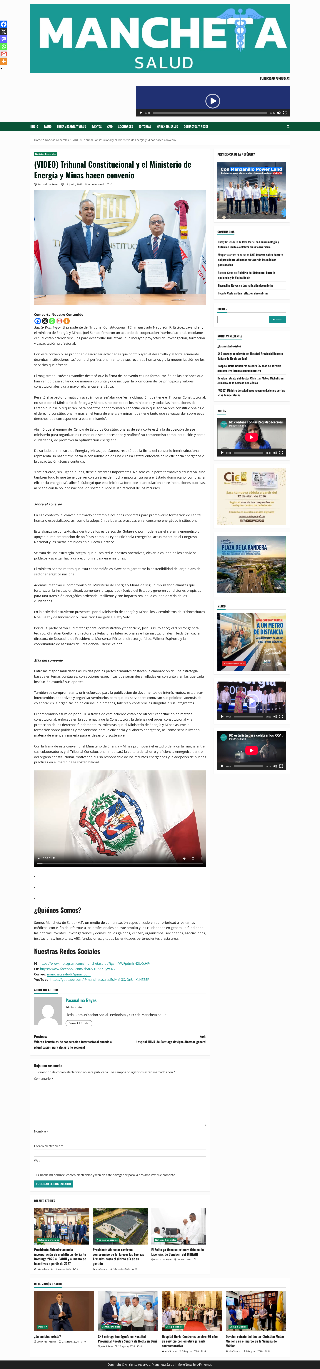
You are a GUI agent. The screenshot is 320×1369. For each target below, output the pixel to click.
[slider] (210, 113)
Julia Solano (43, 1268)
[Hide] (1, 68)
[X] (45, 321)
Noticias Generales (45, 154)
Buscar (222, 309)
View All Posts (79, 1023)
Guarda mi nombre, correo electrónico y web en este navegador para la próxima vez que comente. (107, 1175)
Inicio (34, 126)
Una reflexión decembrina (258, 285)
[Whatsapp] (52, 321)
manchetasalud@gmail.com (69, 974)
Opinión (42, 1326)
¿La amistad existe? (229, 346)
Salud (47, 126)
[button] (212, 101)
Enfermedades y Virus (71, 126)
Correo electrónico (48, 1146)
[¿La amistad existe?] (64, 1311)
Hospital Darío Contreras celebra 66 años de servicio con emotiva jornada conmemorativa (249, 368)
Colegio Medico (174, 1326)
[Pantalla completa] (285, 113)
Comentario (43, 1079)
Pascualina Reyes (48, 184)
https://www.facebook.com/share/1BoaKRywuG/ (77, 969)
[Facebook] (37, 321)
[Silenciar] (279, 113)
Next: (171, 1039)
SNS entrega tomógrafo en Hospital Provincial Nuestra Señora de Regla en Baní (127, 1338)
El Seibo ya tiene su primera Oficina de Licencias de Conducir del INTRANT (177, 1252)
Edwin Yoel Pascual (46, 1341)
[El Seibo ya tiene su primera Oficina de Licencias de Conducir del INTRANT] (178, 1226)
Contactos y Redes (196, 126)
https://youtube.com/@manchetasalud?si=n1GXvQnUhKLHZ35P (99, 979)
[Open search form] (288, 126)
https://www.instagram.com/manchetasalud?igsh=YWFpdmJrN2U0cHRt (94, 963)
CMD (110, 126)
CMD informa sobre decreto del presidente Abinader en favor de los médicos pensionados (250, 259)
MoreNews (184, 1365)
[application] (213, 101)
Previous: (73, 1042)
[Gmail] (59, 321)
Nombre (41, 1131)
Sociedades (125, 126)
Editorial (145, 126)
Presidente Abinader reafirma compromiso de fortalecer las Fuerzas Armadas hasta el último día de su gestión (118, 1256)
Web (37, 1161)
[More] (66, 321)
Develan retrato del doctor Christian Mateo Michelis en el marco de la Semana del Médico (250, 380)
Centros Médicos (111, 1326)
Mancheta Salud (167, 126)
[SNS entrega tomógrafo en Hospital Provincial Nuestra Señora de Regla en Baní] (128, 1311)
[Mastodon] (3, 39)
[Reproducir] (141, 113)
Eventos (96, 126)
